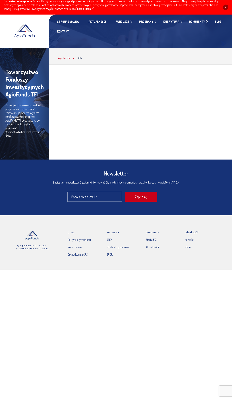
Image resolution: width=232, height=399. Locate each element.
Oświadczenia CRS (78, 254)
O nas (71, 232)
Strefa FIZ (151, 239)
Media (188, 247)
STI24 (109, 239)
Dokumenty (152, 232)
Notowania (113, 232)
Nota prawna (75, 247)
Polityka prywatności (79, 239)
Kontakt (189, 239)
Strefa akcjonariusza (118, 247)
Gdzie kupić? (85, 9)
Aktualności (152, 247)
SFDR (110, 254)
